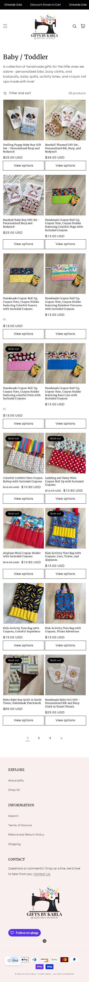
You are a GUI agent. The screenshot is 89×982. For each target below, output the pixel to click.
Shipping (14, 844)
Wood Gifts (16, 780)
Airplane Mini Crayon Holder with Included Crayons (22, 554)
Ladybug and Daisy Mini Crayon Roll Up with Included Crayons (64, 481)
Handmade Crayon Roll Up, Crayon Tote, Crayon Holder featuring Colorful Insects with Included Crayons (21, 303)
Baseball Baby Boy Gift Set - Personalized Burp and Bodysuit (21, 223)
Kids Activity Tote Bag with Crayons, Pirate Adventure (63, 630)
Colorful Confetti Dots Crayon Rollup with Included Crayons (22, 479)
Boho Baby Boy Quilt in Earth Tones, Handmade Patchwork (22, 701)
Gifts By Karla (28, 974)
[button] (5, 26)
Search (13, 816)
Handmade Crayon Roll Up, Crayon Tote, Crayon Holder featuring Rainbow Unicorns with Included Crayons (63, 303)
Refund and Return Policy (26, 834)
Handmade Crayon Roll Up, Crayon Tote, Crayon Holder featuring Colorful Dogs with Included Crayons (64, 225)
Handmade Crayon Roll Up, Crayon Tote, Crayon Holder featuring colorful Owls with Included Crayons (22, 393)
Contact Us (42, 874)
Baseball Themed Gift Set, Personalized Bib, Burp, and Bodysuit (63, 148)
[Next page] (61, 738)
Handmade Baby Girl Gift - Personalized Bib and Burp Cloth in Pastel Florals (62, 703)
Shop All (14, 790)
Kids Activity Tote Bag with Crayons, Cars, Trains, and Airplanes (63, 556)
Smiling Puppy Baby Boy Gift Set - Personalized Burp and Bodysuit (22, 148)
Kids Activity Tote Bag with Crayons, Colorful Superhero (21, 630)
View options (23, 165)
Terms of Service (20, 825)
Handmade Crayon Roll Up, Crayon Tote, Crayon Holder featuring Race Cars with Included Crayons (63, 393)
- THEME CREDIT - (44, 974)
